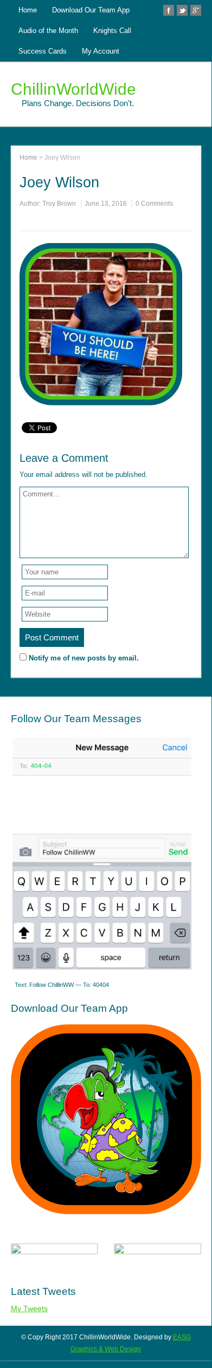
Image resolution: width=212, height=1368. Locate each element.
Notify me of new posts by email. (84, 658)
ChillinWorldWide (73, 89)
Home (27, 10)
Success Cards (42, 51)
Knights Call (112, 31)
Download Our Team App (91, 10)
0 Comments (154, 203)
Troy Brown (59, 203)
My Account (100, 51)
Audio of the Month (48, 31)
